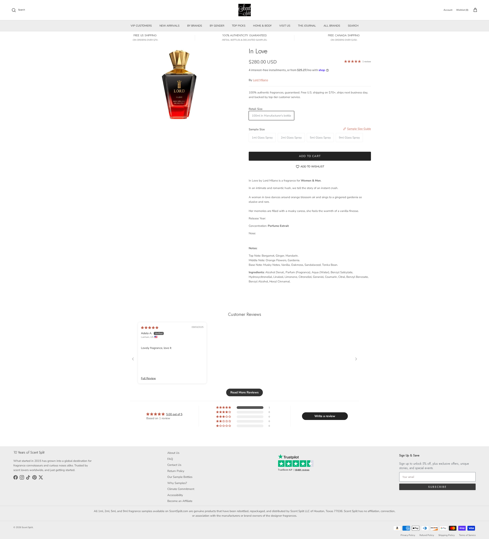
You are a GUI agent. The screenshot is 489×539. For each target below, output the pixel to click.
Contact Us (174, 465)
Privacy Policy (408, 535)
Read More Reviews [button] (244, 392)
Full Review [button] (148, 378)
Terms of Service (467, 535)
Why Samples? (177, 483)
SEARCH (353, 26)
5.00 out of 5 (174, 414)
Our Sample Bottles (179, 477)
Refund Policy (426, 535)
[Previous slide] (133, 359)
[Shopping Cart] (474, 10)
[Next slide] (356, 359)
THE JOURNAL (307, 26)
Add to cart (310, 156)
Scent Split (27, 527)
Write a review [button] (324, 416)
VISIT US (284, 26)
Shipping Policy (446, 535)
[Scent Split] (244, 10)
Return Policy (175, 471)
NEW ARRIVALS (169, 26)
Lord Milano (260, 80)
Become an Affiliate (179, 501)
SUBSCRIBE (437, 487)
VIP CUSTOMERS (141, 26)
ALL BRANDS (332, 26)
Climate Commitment (180, 489)
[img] (149, 328)
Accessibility (175, 495)
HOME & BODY (262, 26)
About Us (173, 453)
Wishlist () (462, 9)
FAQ (170, 459)
